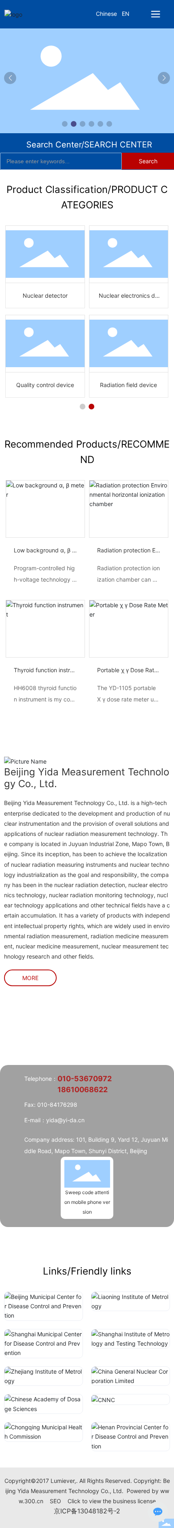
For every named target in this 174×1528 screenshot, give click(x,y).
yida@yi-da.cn (65, 1120)
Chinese (106, 13)
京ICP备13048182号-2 (87, 1511)
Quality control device (45, 384)
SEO (55, 1501)
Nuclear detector (45, 295)
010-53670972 (84, 1078)
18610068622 (82, 1089)
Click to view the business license (112, 1501)
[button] (65, 124)
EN (125, 13)
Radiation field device (128, 384)
